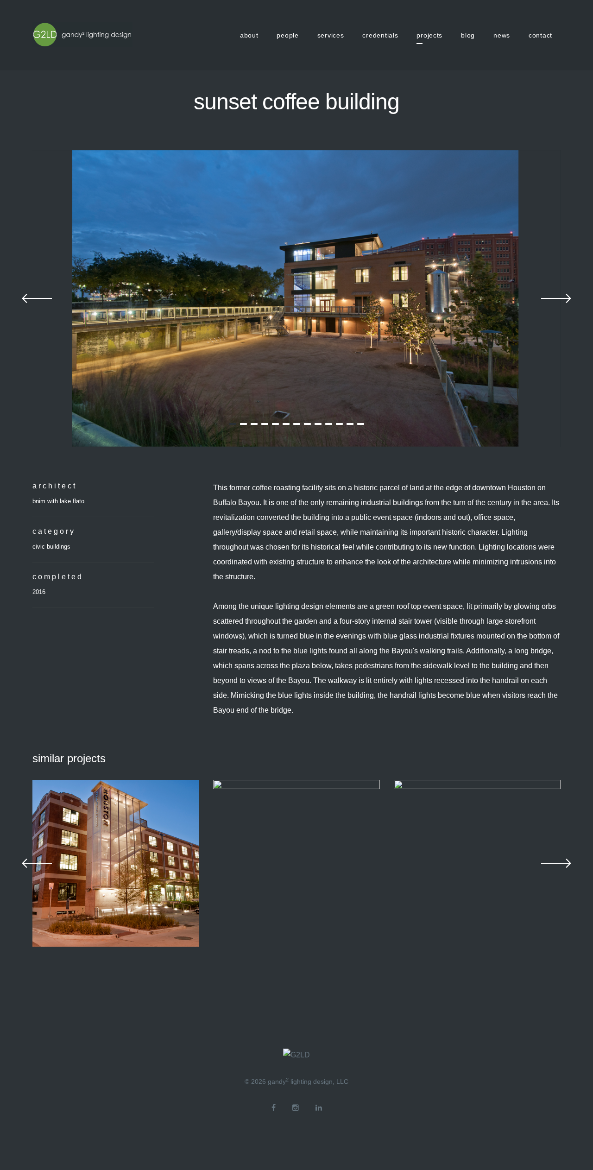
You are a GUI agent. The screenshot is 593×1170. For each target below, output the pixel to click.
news (501, 35)
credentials (380, 35)
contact (540, 35)
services (330, 35)
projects (429, 35)
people (287, 35)
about (249, 35)
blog (468, 35)
